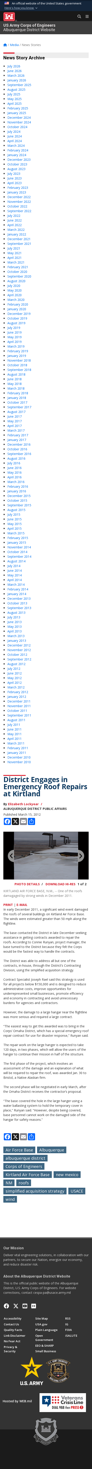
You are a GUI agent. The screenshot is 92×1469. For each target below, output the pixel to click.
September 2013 (19, 608)
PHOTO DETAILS (27, 884)
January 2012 (16, 696)
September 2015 (19, 505)
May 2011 (14, 734)
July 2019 (13, 328)
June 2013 (14, 622)
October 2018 (17, 365)
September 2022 (19, 211)
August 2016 (16, 458)
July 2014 (13, 566)
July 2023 (13, 173)
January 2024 (16, 155)
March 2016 (16, 482)
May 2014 (14, 575)
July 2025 (13, 94)
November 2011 (19, 706)
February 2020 (17, 304)
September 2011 (19, 715)
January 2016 (16, 491)
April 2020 (14, 295)
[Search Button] (77, 16)
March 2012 (16, 687)
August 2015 (16, 510)
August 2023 (16, 169)
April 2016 (14, 477)
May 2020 (14, 290)
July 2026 (13, 66)
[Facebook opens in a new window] (6, 1306)
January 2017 (16, 440)
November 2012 (19, 650)
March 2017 (16, 430)
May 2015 (14, 524)
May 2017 (14, 421)
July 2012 (13, 668)
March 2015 (16, 533)
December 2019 (19, 314)
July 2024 (13, 131)
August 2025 (16, 89)
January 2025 (16, 113)
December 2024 (19, 117)
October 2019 (17, 318)
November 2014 (19, 547)
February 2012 (17, 692)
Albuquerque (51, 1150)
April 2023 (14, 183)
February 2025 (17, 108)
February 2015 (17, 538)
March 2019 (16, 346)
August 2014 (16, 561)
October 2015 (17, 500)
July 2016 (13, 463)
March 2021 (16, 262)
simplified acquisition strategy (35, 1191)
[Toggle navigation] (85, 16)
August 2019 (16, 323)
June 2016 (14, 468)
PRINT (8, 905)
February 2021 (17, 267)
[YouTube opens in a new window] (25, 1306)
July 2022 (13, 215)
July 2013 (13, 617)
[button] (21, 8)
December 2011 (19, 701)
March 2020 (16, 300)
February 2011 (17, 748)
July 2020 (13, 286)
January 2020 (16, 309)
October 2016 (17, 449)
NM (9, 1182)
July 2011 (13, 724)
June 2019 (14, 332)
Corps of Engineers (24, 1166)
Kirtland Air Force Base (28, 1174)
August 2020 (16, 281)
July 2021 (13, 248)
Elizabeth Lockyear (23, 804)
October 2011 (17, 710)
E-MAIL (22, 905)
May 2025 (14, 99)
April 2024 (14, 141)
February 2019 (17, 351)
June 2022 (14, 220)
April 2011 (14, 739)
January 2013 (16, 640)
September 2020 (19, 276)
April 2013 (14, 631)
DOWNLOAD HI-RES (60, 884)
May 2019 (14, 337)
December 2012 (19, 645)
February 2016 (17, 486)
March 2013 (16, 636)
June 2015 (14, 519)
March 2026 (16, 75)
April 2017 (14, 426)
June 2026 (14, 71)
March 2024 (16, 145)
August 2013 (16, 612)
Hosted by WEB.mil (17, 1401)
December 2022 (19, 197)
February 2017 (17, 435)
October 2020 (17, 272)
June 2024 (14, 136)
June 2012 (14, 673)
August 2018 (16, 374)
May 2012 (14, 678)
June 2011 (14, 729)
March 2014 (16, 584)
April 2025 (14, 103)
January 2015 (16, 542)
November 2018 (19, 360)
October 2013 (17, 603)
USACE (77, 1191)
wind (10, 1199)
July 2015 (13, 514)
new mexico (67, 1174)
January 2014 (16, 594)
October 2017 (17, 402)
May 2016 (14, 472)
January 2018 (16, 398)
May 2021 (14, 253)
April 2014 (14, 580)
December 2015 (19, 496)
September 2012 (19, 659)
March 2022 (16, 229)
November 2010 (19, 762)
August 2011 (16, 720)
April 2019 (14, 342)
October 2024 (17, 127)
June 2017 (14, 416)
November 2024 (19, 122)
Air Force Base (19, 1150)
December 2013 (19, 598)
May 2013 (14, 626)
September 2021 (19, 243)
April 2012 (14, 682)
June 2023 (14, 178)
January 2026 (16, 80)
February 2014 (17, 589)
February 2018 (17, 393)
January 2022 (16, 234)
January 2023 (16, 192)
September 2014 (19, 556)
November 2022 (19, 201)
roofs (24, 1182)
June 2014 (14, 570)
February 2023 (17, 187)
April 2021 (14, 258)
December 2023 (19, 159)
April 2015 (14, 528)
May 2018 (14, 384)
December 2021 (19, 239)
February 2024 (17, 150)
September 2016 (19, 454)
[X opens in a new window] (16, 1306)
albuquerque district (25, 1158)
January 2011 (16, 753)
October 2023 (17, 164)
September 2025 (19, 85)
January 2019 (16, 356)
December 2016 (19, 444)
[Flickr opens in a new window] (33, 1306)
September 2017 (19, 407)
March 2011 (16, 743)
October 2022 (17, 206)
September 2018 (19, 370)
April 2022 (14, 225)
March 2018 (16, 388)
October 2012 (17, 654)
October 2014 (17, 552)
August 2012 (16, 664)
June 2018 (14, 379)
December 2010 (19, 757)
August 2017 (16, 412)
